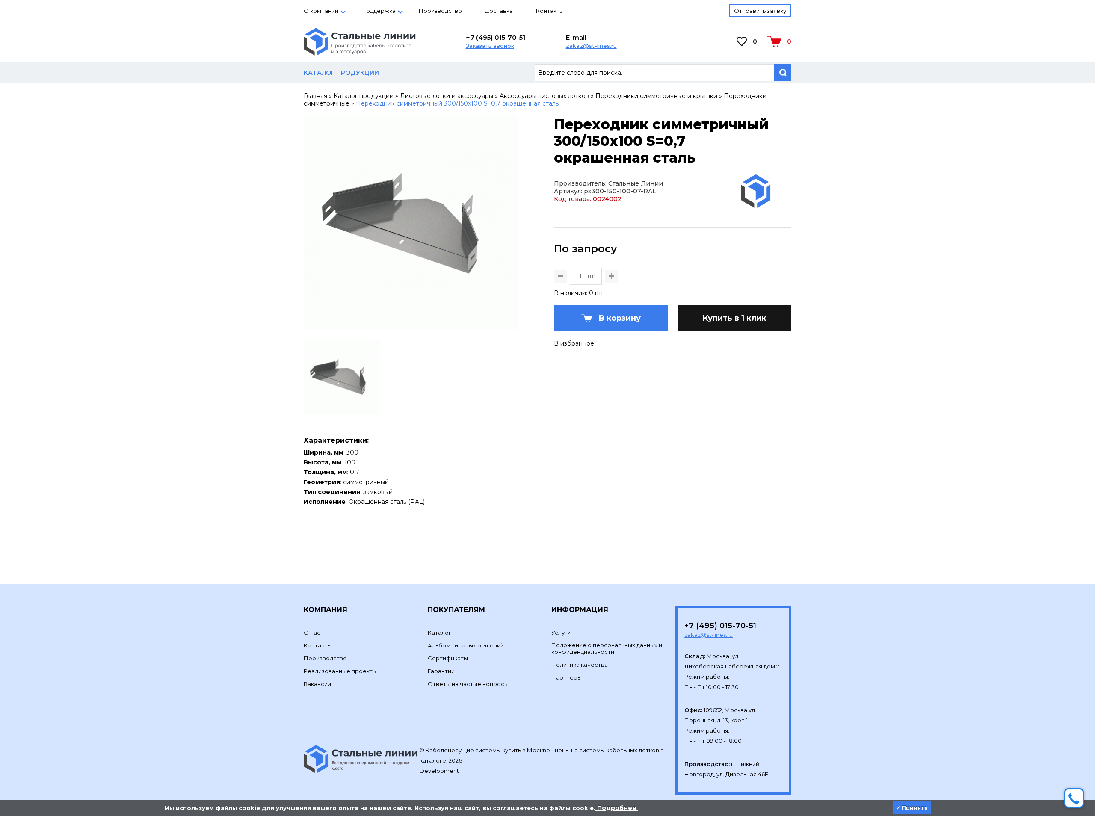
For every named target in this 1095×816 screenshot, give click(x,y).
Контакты (550, 10)
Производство (440, 10)
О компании (321, 10)
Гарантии (441, 671)
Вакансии (317, 683)
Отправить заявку (760, 10)
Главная (315, 96)
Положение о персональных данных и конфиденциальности (606, 648)
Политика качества (579, 664)
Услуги (561, 632)
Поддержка (378, 10)
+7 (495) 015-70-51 (495, 37)
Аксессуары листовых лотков (544, 96)
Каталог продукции (364, 96)
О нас (312, 632)
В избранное (574, 343)
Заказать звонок (490, 45)
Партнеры (566, 677)
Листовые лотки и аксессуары (446, 96)
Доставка (499, 10)
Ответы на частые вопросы (468, 683)
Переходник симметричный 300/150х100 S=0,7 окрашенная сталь (457, 103)
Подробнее (616, 808)
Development (440, 770)
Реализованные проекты (340, 671)
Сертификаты (448, 658)
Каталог (439, 632)
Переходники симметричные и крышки (656, 96)
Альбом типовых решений (466, 645)
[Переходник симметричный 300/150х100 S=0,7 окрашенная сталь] (411, 326)
